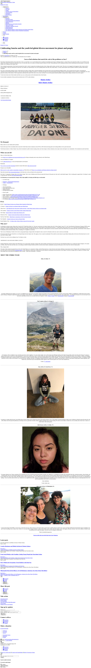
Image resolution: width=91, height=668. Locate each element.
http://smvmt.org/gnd (32, 165)
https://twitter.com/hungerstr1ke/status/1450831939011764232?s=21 (31, 197)
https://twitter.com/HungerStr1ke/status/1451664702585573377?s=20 (26, 194)
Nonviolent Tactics (6, 635)
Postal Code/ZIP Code (4, 612)
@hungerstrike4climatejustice (13, 181)
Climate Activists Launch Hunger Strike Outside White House (19, 210)
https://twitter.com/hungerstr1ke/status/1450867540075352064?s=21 (22, 199)
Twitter (4, 182)
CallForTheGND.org (7, 161)
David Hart (7, 55)
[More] (4, 35)
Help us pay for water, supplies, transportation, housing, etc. (12, 170)
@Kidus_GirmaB (51, 295)
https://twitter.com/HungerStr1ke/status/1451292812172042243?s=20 (25, 195)
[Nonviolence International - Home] (7, 2)
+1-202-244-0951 (8, 640)
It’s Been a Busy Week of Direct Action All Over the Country (22, 221)
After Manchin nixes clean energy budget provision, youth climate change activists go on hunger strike (26, 208)
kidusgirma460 (61, 295)
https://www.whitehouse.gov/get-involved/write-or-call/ (14, 157)
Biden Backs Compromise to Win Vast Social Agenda (20, 216)
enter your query (3, 656)
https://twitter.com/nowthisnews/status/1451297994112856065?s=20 (24, 196)
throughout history (18, 250)
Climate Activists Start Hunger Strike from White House (19, 214)
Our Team (5, 631)
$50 (3, 628)
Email (3, 611)
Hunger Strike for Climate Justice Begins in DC (15, 212)
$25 (1, 628)
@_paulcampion (47, 361)
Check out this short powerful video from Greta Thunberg (45, 535)
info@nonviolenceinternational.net (11, 639)
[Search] (1, 3)
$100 (5, 628)
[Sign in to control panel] (5, 652)
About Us (5, 51)
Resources (5, 636)
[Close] (1, 576)
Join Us (4, 632)
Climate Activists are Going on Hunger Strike (16, 219)
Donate (4, 637)
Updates (4, 52)
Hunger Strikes (45, 79)
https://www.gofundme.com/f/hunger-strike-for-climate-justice (44, 170)
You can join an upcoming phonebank (7, 165)
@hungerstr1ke (10, 182)
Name (1, 609)
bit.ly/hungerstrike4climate (6, 100)
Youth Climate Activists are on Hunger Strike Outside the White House (18, 204)
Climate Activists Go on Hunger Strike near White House (16, 206)
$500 (7, 628)
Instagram (5, 181)
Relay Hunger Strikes (45, 82)
